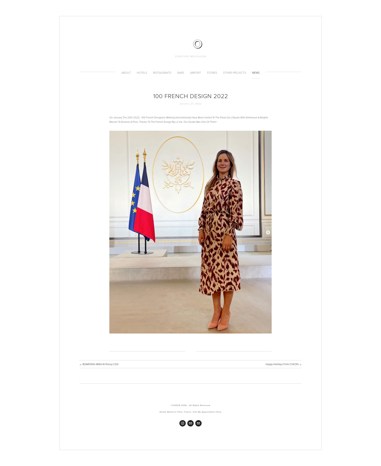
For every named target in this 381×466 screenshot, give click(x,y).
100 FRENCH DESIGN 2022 (190, 96)
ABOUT (126, 72)
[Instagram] (182, 423)
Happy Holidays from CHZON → (284, 364)
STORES (212, 72)
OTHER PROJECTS (234, 72)
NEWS (256, 72)
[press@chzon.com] (198, 423)
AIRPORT (195, 72)
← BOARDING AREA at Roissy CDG (98, 364)
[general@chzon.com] (190, 423)
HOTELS (142, 72)
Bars (180, 72)
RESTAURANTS (162, 72)
